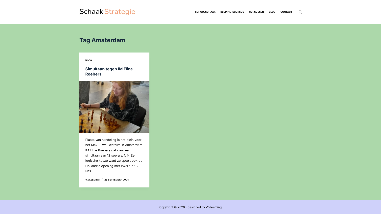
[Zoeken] (300, 12)
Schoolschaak (205, 11)
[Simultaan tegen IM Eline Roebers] (114, 107)
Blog (272, 11)
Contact (286, 11)
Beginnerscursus (232, 11)
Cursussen (256, 11)
